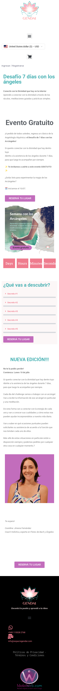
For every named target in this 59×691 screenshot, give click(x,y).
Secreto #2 (12, 302)
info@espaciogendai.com (20, 641)
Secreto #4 (12, 320)
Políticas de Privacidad (28, 652)
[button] (29, 36)
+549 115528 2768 (16, 632)
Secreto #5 (12, 329)
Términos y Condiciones (29, 655)
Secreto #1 (12, 293)
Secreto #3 (12, 311)
